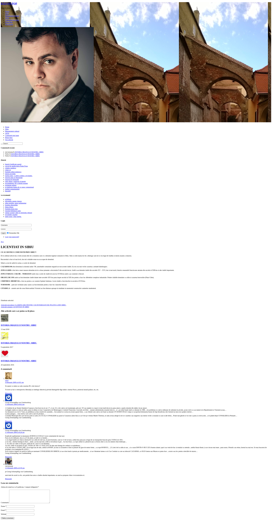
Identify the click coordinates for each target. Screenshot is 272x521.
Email (3, 510)
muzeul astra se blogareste (14, 178)
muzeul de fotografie (12, 179)
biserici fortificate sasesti (13, 164)
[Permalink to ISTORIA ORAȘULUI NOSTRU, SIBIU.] (4, 339)
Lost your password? (12, 237)
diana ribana (9, 207)
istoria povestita (10, 174)
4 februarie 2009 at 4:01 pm (14, 382)
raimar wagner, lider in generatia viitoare (18, 213)
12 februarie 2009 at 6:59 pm (15, 468)
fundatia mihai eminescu (13, 172)
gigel (6, 380)
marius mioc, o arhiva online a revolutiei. (18, 176)
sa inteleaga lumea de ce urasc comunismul (19, 187)
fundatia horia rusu (11, 209)
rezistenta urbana (10, 185)
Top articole (9, 24)
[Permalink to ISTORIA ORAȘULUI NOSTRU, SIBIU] (4, 357)
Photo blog (8, 22)
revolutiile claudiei (11, 215)
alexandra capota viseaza (13, 201)
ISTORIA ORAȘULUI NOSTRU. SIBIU (29, 152)
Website (3, 514)
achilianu (8, 199)
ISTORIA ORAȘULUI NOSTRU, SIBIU (18, 361)
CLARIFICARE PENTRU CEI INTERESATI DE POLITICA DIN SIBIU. (33, 305)
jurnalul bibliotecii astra (13, 211)
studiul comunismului (12, 189)
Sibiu (7, 14)
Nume (3, 506)
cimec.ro (8, 170)
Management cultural (12, 16)
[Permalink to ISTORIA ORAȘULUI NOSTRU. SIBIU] (4, 321)
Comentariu (5, 502)
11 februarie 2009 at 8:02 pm (14, 404)
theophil (8, 191)
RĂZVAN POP (9, 3)
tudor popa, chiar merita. (13, 216)
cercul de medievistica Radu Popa (16, 166)
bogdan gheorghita (11, 205)
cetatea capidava (10, 168)
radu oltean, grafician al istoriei (15, 181)
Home (7, 12)
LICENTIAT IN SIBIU (15, 307)
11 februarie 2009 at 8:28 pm (14, 432)
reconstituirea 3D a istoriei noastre (16, 183)
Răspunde (8, 393)
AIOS (7, 18)
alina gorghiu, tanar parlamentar (15, 203)
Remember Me (14, 233)
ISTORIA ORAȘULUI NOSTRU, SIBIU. (19, 343)
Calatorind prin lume (12, 20)
